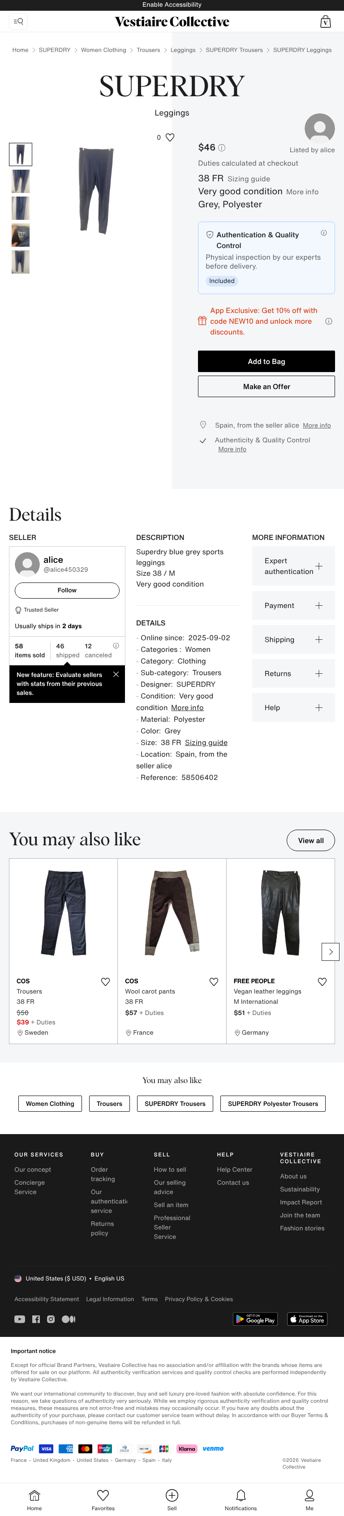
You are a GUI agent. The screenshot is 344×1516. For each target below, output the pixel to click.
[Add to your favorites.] (105, 981)
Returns (278, 673)
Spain (149, 1460)
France (19, 1460)
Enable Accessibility (172, 4)
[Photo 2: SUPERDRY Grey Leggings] (20, 181)
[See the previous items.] (13, 952)
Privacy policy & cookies (199, 1299)
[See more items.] (331, 952)
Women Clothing (103, 50)
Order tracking (103, 1174)
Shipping (280, 639)
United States (93, 1460)
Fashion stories (302, 1228)
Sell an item (171, 1205)
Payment (279, 605)
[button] (325, 21)
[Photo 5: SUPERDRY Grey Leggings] (20, 262)
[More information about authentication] (323, 232)
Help (272, 707)
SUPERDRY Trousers (234, 50)
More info (302, 191)
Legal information (110, 1299)
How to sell (170, 1169)
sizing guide (249, 178)
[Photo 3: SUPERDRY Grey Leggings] (20, 208)
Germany (125, 1460)
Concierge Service (29, 1187)
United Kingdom (52, 1460)
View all (311, 840)
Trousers (148, 50)
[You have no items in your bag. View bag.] (325, 21)
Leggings (183, 50)
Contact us (233, 1182)
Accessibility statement (46, 1299)
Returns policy (102, 1228)
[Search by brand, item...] (18, 21)
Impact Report (301, 1202)
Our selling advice (170, 1187)
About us (293, 1176)
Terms (149, 1299)
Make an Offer (266, 386)
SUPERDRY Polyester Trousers (273, 1104)
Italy (167, 1460)
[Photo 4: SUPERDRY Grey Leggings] (20, 235)
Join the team (300, 1215)
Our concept (32, 1169)
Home (21, 50)
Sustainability (300, 1189)
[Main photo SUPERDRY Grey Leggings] (20, 154)
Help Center (234, 1169)
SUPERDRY (55, 50)
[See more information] (328, 321)
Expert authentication (289, 566)
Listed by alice (312, 150)
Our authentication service (112, 1201)
